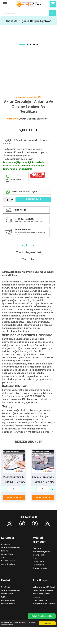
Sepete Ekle (33, 199)
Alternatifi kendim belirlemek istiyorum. (27, 152)
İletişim (4, 551)
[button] (22, 44)
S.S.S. (3, 557)
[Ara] (52, 13)
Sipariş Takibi (7, 554)
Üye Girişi (5, 544)
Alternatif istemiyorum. (18, 155)
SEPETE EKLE (14, 497)
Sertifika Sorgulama (10, 547)
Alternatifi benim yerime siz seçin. (23, 149)
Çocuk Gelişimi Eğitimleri (36, 21)
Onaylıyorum (47, 623)
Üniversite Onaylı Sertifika (28, 97)
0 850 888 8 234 (40, 600)
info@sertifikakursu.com (44, 603)
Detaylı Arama (8, 561)
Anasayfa (12, 21)
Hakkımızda (38, 565)
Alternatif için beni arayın (19, 159)
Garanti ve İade (8, 564)
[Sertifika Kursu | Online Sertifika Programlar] (28, 5)
